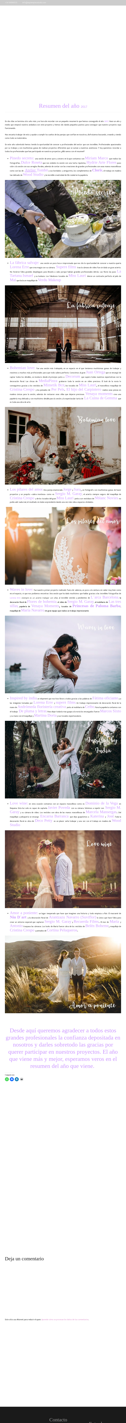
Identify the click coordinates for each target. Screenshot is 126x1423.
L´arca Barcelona (104, 597)
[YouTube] (117, 3)
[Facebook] (105, 3)
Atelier (31, 170)
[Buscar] (121, 3)
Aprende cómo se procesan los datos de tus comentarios (65, 1319)
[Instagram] (109, 3)
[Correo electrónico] (113, 3)
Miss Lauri (87, 385)
